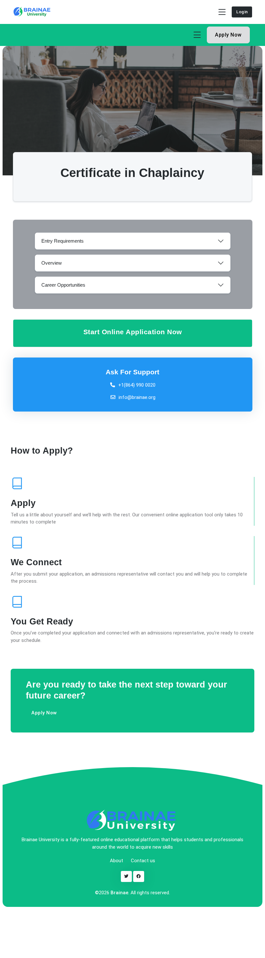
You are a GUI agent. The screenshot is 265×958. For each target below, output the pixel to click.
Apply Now (228, 35)
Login (242, 11)
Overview (51, 263)
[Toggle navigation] (222, 12)
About (116, 861)
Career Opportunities (63, 285)
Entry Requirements (62, 241)
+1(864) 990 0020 (136, 385)
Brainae (119, 893)
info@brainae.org (136, 397)
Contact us (143, 861)
